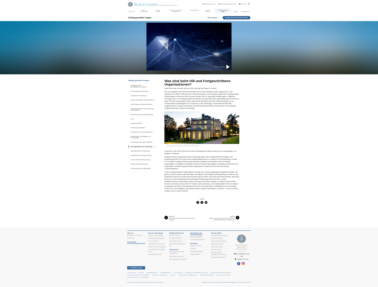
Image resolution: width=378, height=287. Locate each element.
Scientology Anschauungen (139, 91)
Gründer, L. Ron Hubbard (155, 235)
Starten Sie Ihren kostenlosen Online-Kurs (196, 272)
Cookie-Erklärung (218, 282)
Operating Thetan (136, 123)
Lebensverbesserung (175, 241)
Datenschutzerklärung (207, 282)
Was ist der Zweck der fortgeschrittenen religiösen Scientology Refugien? (222, 218)
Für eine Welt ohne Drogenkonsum (187, 275)
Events (235, 11)
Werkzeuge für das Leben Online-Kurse (177, 252)
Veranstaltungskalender (197, 239)
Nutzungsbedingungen (230, 282)
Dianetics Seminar (174, 235)
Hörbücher (193, 248)
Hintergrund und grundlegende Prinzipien (138, 86)
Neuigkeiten (245, 11)
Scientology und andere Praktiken (141, 142)
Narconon (172, 275)
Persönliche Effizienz (175, 238)
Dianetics (141, 272)
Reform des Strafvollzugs (218, 241)
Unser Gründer (158, 10)
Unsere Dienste (207, 10)
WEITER (232, 216)
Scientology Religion (165, 272)
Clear (132, 119)
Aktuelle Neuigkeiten (196, 237)
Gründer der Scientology (138, 95)
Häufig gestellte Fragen (223, 10)
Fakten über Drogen (217, 247)
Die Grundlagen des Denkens (178, 259)
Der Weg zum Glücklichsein (219, 235)
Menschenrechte (216, 249)
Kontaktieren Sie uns (210, 4)
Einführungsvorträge (196, 251)
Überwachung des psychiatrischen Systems (218, 253)
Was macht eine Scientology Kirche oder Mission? (182, 218)
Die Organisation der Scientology (141, 146)
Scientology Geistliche (138, 127)
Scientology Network (151, 272)
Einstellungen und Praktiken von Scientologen (141, 137)
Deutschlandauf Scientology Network (136, 242)
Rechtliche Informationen (244, 282)
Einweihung (130, 238)
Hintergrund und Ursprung (156, 244)
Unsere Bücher (194, 10)
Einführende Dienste (176, 233)
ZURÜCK (172, 216)
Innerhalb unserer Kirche (134, 235)
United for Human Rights (207, 275)
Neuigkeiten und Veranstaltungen (196, 233)
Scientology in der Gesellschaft (140, 168)
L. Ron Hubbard (131, 272)
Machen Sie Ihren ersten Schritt (236, 17)
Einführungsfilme (195, 254)
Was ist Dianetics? (153, 241)
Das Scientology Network (227, 4)
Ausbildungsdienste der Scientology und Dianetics (142, 109)
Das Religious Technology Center (141, 155)
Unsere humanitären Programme (175, 10)
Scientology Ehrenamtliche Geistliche (221, 272)
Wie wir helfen (216, 233)
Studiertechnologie (216, 238)
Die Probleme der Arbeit (176, 256)
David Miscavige (178, 272)
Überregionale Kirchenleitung (140, 151)
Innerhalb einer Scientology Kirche (142, 132)
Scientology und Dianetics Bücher (141, 104)
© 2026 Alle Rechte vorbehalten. (145, 282)
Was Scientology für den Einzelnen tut (143, 100)
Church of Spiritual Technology (140, 159)
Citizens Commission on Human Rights (137, 277)
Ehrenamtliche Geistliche (218, 257)
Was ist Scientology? (144, 10)
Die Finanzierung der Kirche (139, 164)
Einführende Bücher (196, 245)
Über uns (131, 11)
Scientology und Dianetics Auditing (142, 114)
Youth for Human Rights (223, 275)
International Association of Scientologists (138, 275)
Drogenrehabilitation (217, 244)
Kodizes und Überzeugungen (157, 247)
